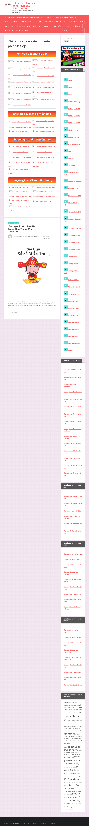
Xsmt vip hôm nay (11, 21)
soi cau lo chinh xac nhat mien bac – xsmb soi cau (24, 6)
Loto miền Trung (74, 315)
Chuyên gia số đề (41, 21)
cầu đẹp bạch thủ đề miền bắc (22, 82)
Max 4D (70, 158)
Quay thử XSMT (73, 336)
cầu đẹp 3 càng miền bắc (19, 131)
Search (66, 41)
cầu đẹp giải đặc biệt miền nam (46, 146)
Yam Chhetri (54, 823)
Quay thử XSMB (73, 322)
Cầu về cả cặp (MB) (74, 212)
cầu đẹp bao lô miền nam (44, 152)
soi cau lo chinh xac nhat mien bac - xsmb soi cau (27, 236)
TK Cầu (67, 26)
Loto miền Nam (73, 308)
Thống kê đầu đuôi (74, 228)
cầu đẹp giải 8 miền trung (20, 191)
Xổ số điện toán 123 (75, 181)
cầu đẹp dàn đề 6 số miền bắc (22, 99)
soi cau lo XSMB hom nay (72, 769)
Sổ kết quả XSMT (74, 123)
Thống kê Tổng (73, 280)
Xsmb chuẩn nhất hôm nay (65, 17)
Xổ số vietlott (73, 130)
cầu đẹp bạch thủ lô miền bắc (22, 61)
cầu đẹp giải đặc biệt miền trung (45, 187)
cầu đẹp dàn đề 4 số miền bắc (22, 93)
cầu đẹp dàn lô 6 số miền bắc (45, 82)
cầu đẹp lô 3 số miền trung (44, 201)
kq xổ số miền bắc (74, 728)
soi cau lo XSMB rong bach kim (72, 779)
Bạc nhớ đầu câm (69, 703)
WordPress (36, 823)
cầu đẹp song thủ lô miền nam (46, 157)
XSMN (7, 26)
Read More (13, 313)
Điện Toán (57, 26)
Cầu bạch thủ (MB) (74, 196)
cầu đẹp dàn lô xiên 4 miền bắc (21, 127)
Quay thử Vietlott (74, 343)
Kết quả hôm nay (74, 102)
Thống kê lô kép (74, 249)
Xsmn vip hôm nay (26, 21)
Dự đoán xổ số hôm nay (70, 726)
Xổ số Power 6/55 (74, 144)
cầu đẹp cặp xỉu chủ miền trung (21, 196)
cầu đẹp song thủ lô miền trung (45, 196)
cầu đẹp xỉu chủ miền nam (21, 146)
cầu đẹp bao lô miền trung (44, 191)
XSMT (12, 26)
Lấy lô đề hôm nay (55, 21)
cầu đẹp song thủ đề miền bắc (22, 87)
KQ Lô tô (8, 30)
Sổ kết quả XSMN (74, 116)
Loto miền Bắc (73, 301)
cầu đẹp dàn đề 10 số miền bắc (46, 99)
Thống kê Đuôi (73, 264)
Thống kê (76, 26)
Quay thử (18, 30)
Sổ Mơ (27, 30)
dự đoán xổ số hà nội (77, 724)
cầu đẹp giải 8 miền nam (20, 152)
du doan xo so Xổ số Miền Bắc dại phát (72, 709)
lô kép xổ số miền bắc (74, 731)
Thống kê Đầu (73, 256)
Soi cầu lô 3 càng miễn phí (73, 791)
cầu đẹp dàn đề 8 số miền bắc (22, 105)
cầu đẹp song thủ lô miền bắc (22, 69)
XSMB (82, 21)
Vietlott (47, 26)
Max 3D (70, 151)
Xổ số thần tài (73, 189)
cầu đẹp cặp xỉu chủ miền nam (22, 157)
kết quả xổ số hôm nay (23, 26)
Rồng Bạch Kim (76, 736)
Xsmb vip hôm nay (46, 17)
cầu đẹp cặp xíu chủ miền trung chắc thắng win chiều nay (21, 229)
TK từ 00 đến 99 (73, 294)
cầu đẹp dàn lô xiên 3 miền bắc (21, 122)
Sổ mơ (70, 351)
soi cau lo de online (74, 754)
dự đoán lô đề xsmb (71, 720)
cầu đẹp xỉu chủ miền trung (20, 187)
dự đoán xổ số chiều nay (73, 722)
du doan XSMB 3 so (72, 716)
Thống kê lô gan (74, 235)
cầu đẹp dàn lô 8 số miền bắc (45, 87)
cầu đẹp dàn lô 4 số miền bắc (45, 76)
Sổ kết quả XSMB (74, 109)
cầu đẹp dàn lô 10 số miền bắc (45, 127)
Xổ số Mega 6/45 (74, 137)
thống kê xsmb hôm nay (75, 807)
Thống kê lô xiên (74, 242)
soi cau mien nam (71, 782)
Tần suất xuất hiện (74, 287)
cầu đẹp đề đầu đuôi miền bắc (45, 131)
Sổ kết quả (36, 26)
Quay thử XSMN (73, 329)
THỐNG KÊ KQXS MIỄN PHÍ (70, 21)
